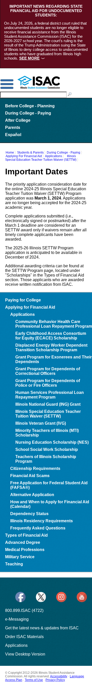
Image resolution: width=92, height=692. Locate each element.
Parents (12, 127)
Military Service (19, 557)
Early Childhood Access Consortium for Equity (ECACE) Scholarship (50, 335)
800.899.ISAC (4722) (24, 610)
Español (13, 134)
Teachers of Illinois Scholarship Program (45, 458)
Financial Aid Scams (30, 475)
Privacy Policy (55, 680)
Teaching (14, 564)
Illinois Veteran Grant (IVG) (40, 423)
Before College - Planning (30, 106)
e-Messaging (17, 619)
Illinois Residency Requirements (41, 521)
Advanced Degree (22, 542)
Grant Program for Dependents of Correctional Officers (47, 371)
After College (17, 120)
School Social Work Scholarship (46, 449)
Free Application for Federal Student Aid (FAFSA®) (49, 485)
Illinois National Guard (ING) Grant (47, 404)
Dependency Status (29, 513)
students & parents (30, 152)
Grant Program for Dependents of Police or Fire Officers (47, 382)
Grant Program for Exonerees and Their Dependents (53, 359)
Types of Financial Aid (26, 535)
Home (10, 152)
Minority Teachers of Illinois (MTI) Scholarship (47, 432)
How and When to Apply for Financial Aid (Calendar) (49, 504)
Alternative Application (32, 494)
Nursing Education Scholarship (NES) (52, 442)
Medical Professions (24, 549)
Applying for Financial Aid (24, 156)
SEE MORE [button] (29, 58)
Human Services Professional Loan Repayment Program (49, 394)
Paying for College (23, 300)
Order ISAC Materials (24, 636)
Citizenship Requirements (35, 468)
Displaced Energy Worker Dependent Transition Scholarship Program (51, 347)
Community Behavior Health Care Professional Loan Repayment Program (53, 323)
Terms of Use (34, 680)
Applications (53, 156)
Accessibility (58, 676)
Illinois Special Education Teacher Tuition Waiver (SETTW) (40, 158)
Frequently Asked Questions (37, 528)
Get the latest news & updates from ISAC (42, 628)
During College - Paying (28, 113)
